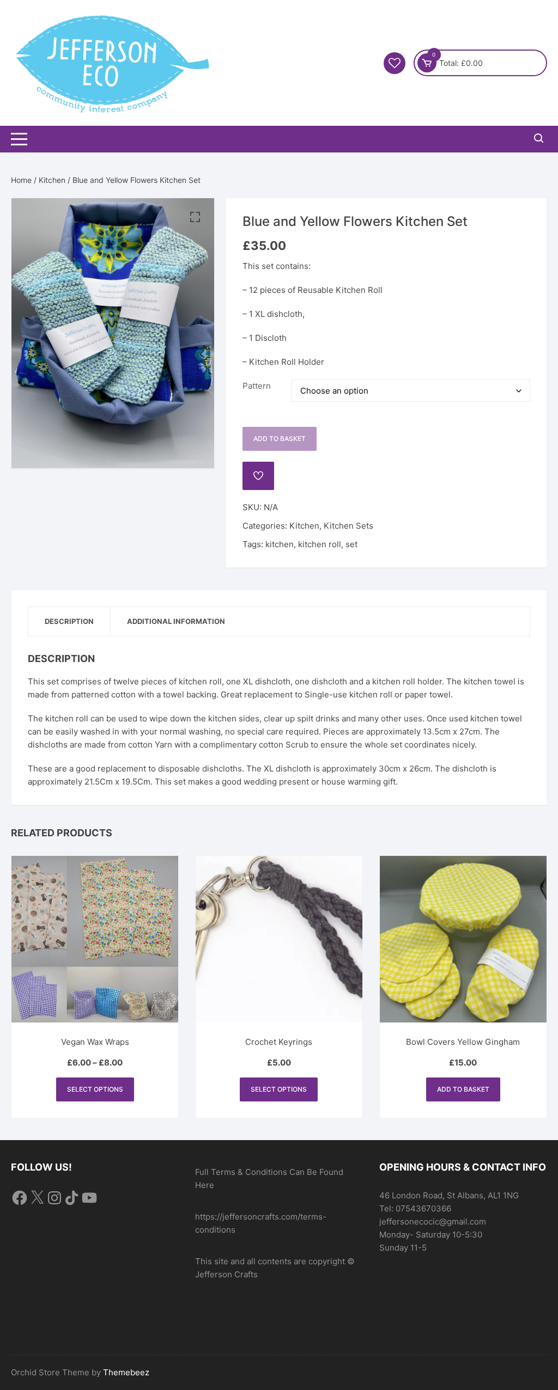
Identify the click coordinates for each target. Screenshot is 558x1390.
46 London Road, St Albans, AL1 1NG (449, 1195)
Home (21, 180)
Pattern (256, 386)
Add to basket (279, 438)
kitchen (279, 544)
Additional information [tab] (176, 621)
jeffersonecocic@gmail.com (432, 1221)
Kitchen (52, 180)
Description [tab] (69, 621)
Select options (95, 1089)
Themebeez (126, 1372)
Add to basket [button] (463, 1089)
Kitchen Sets (348, 526)
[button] (195, 217)
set (351, 544)
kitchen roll (319, 544)
